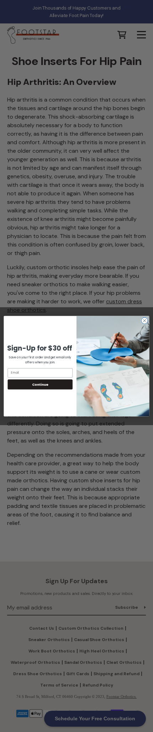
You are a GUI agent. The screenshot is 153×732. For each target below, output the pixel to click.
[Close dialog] (144, 320)
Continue (40, 384)
